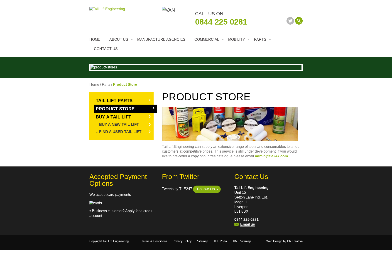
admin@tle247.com (271, 156)
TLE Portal (220, 241)
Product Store (115, 108)
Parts (260, 39)
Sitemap (202, 241)
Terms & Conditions (154, 241)
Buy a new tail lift (119, 124)
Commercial (206, 39)
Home (94, 39)
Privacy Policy (182, 241)
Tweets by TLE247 (177, 189)
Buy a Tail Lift (113, 116)
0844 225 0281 (221, 21)
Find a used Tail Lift (120, 132)
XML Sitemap (242, 241)
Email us (247, 224)
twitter (290, 21)
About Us (118, 39)
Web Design (274, 241)
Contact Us (106, 49)
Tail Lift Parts (114, 100)
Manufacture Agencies (161, 39)
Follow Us (206, 189)
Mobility (236, 39)
